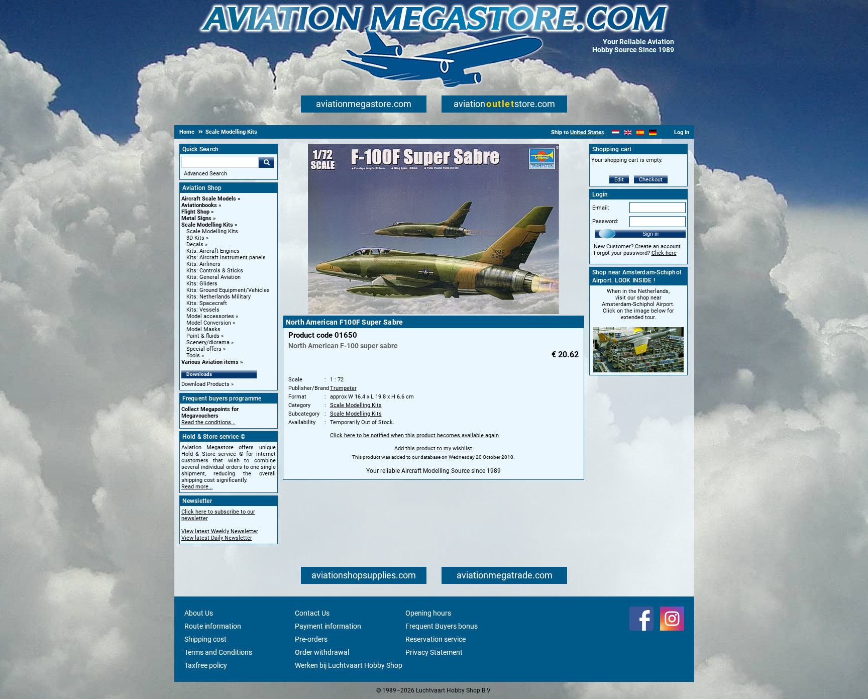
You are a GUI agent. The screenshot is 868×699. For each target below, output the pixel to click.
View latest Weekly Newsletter (219, 531)
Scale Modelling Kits (207, 225)
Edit (619, 179)
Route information (212, 626)
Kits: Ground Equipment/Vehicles (228, 290)
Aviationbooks (199, 205)
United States (587, 132)
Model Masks (203, 329)
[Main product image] (433, 312)
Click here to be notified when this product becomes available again (414, 435)
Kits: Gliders (202, 283)
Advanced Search (205, 173)
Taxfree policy (205, 665)
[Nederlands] (615, 132)
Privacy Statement (434, 652)
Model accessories (210, 316)
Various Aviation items (210, 362)
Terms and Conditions (218, 652)
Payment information (328, 626)
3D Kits (195, 238)
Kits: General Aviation (213, 277)
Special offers (204, 349)
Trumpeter (343, 388)
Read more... (197, 486)
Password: (605, 221)
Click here (664, 253)
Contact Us (312, 613)
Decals (194, 244)
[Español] (640, 132)
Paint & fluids (203, 336)
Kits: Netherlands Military (218, 296)
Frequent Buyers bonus (441, 626)
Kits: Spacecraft (206, 303)
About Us (198, 613)
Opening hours (428, 613)
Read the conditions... (208, 422)
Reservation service (435, 639)
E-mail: (600, 208)
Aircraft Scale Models (208, 198)
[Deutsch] (653, 132)
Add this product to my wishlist (433, 448)
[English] (628, 132)
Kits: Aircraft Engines (213, 251)
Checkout (651, 179)
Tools (193, 355)
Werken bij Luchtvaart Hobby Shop (348, 665)
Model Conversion (208, 323)
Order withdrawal (322, 652)
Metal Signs (196, 218)
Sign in (650, 234)
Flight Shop (195, 212)
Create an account (658, 246)
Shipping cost (205, 639)
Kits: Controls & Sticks (214, 270)
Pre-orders (311, 639)
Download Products (205, 384)
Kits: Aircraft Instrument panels (226, 257)
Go (266, 162)
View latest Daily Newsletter (216, 538)
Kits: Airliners (203, 264)
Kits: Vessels (203, 310)
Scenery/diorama (208, 342)
